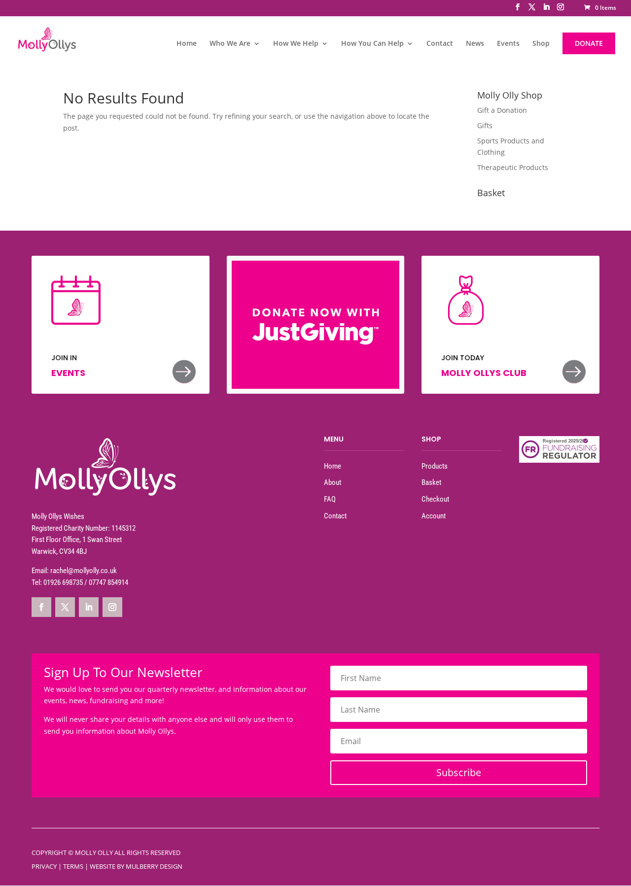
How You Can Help (372, 44)
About (332, 482)
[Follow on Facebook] (41, 607)
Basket (431, 482)
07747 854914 (108, 582)
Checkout (435, 499)
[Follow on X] (65, 607)
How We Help (295, 44)
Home (186, 44)
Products (434, 466)
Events (508, 44)
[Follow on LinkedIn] (89, 607)
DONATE (589, 43)
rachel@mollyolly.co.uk (83, 570)
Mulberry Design (154, 866)
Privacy (44, 866)
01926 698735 (63, 582)
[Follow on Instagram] (112, 607)
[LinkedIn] (546, 9)
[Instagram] (560, 9)
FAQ (330, 499)
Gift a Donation (502, 110)
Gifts (484, 125)
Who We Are (230, 44)
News (475, 44)
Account (433, 515)
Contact (439, 44)
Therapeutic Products (512, 167)
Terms (73, 866)
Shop (541, 44)
